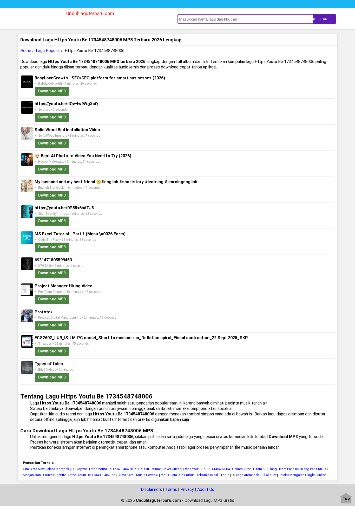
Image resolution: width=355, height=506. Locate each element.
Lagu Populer (48, 50)
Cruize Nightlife (54, 475)
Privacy (187, 489)
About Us (205, 489)
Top (346, 499)
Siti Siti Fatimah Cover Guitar (159, 469)
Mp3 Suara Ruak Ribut (177, 475)
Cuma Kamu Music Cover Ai (137, 475)
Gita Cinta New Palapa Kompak (46, 469)
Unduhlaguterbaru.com (90, 13)
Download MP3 (52, 91)
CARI (324, 19)
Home (25, 50)
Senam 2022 (241, 469)
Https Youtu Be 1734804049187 (112, 469)
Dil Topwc (79, 469)
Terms (171, 489)
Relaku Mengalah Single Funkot (302, 475)
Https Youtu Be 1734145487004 (206, 469)
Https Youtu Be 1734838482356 (91, 475)
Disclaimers (151, 489)
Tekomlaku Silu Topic (213, 475)
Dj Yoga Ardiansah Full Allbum (254, 475)
